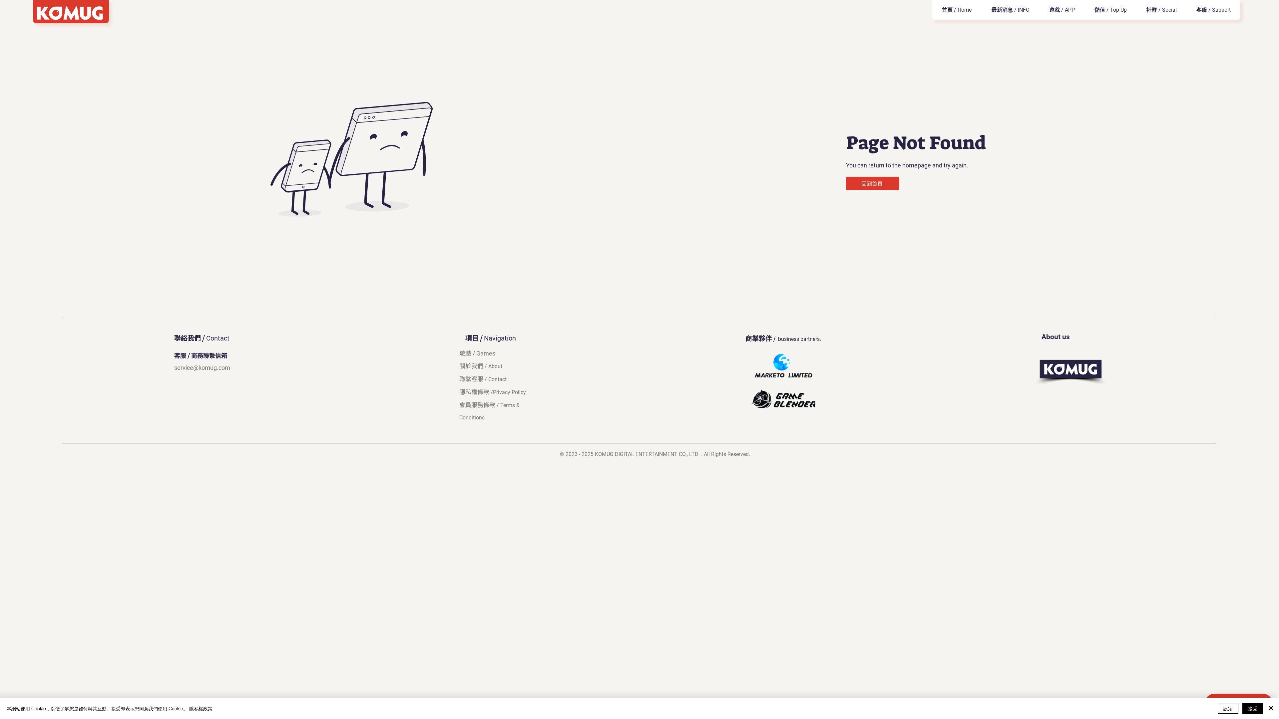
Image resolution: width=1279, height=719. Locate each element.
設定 (1228, 708)
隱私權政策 (201, 708)
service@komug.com (202, 367)
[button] (1061, 10)
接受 (1252, 708)
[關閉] (1271, 708)
